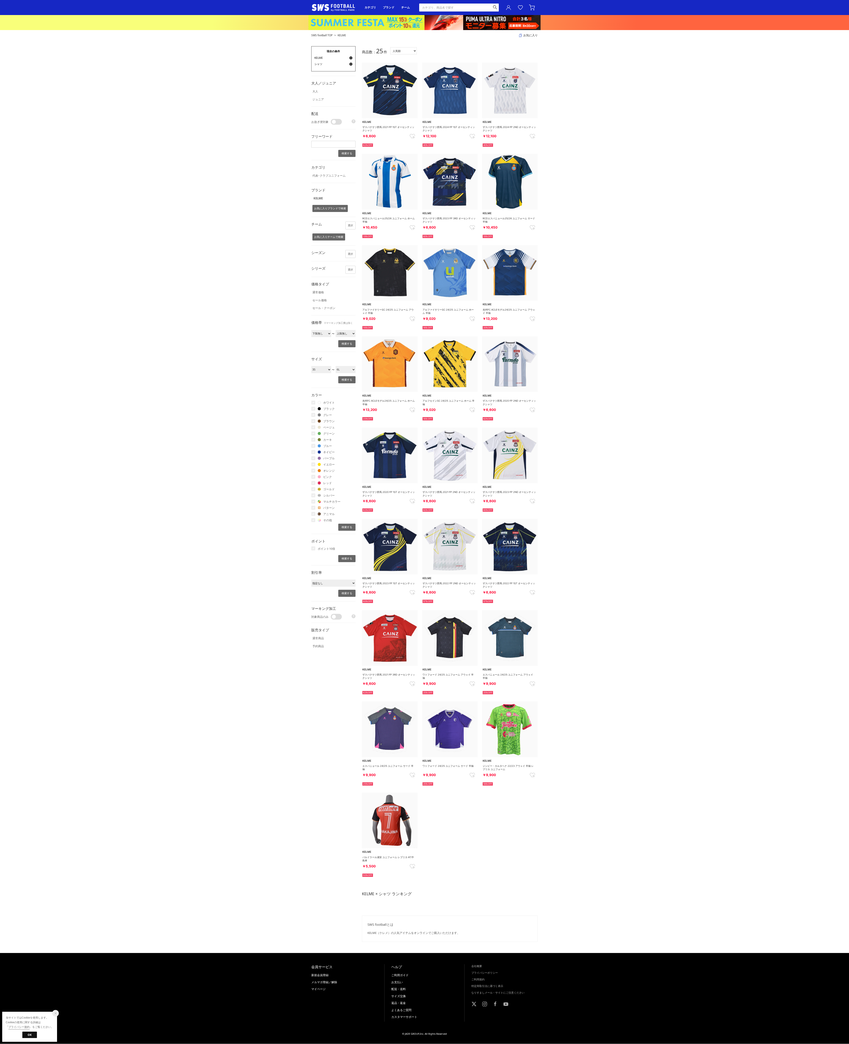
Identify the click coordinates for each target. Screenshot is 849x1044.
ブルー (327, 446)
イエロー (329, 464)
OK (30, 1035)
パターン (329, 508)
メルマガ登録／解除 (324, 982)
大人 (315, 91)
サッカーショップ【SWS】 (334, 7)
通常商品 (318, 638)
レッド (327, 483)
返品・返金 (398, 1003)
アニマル (329, 514)
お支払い (397, 982)
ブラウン (329, 421)
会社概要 (476, 966)
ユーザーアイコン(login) (508, 7)
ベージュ (329, 427)
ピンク (327, 477)
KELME (342, 35)
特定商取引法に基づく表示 (487, 986)
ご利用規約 (478, 979)
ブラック (329, 409)
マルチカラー (331, 502)
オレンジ (329, 471)
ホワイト (329, 403)
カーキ (327, 440)
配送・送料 (398, 989)
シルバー (329, 495)
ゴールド (329, 489)
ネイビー (329, 452)
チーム (405, 7)
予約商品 (318, 646)
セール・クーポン (323, 308)
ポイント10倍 (326, 549)
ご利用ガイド (400, 975)
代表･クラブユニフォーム (329, 175)
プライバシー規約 (19, 1027)
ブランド (388, 7)
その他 (327, 520)
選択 (350, 225)
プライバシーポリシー (484, 973)
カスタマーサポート (404, 1017)
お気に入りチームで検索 (328, 237)
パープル (329, 458)
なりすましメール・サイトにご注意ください (497, 992)
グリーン (329, 433)
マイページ (318, 989)
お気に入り (520, 7)
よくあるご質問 (401, 1010)
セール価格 (319, 300)
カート (532, 7)
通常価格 (318, 292)
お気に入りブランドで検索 (330, 208)
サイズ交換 (398, 996)
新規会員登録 (320, 975)
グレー (327, 415)
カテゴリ (370, 7)
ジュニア (318, 99)
